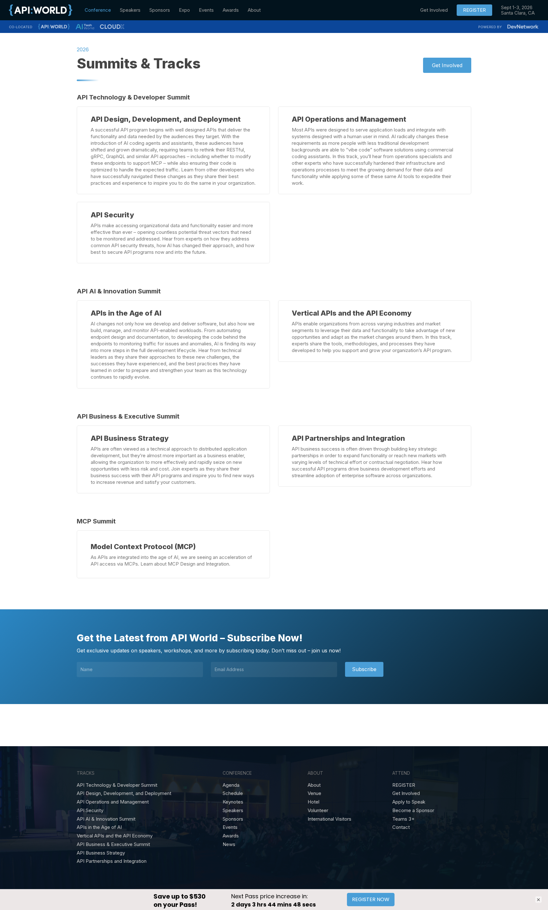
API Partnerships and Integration (112, 861)
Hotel (313, 802)
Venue (314, 793)
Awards (231, 836)
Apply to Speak (408, 802)
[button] (447, 65)
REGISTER (403, 785)
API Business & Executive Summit (113, 844)
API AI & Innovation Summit (106, 819)
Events (230, 827)
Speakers (233, 810)
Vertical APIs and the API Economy (115, 836)
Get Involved (406, 793)
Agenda (231, 785)
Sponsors (233, 819)
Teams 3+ (403, 819)
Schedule (233, 793)
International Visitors (329, 819)
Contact (401, 827)
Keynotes (233, 802)
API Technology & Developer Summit (117, 785)
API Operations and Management (113, 802)
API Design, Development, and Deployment (124, 793)
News (229, 844)
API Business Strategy (101, 853)
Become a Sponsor (413, 810)
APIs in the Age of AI (99, 827)
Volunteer (318, 810)
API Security (90, 810)
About (314, 785)
